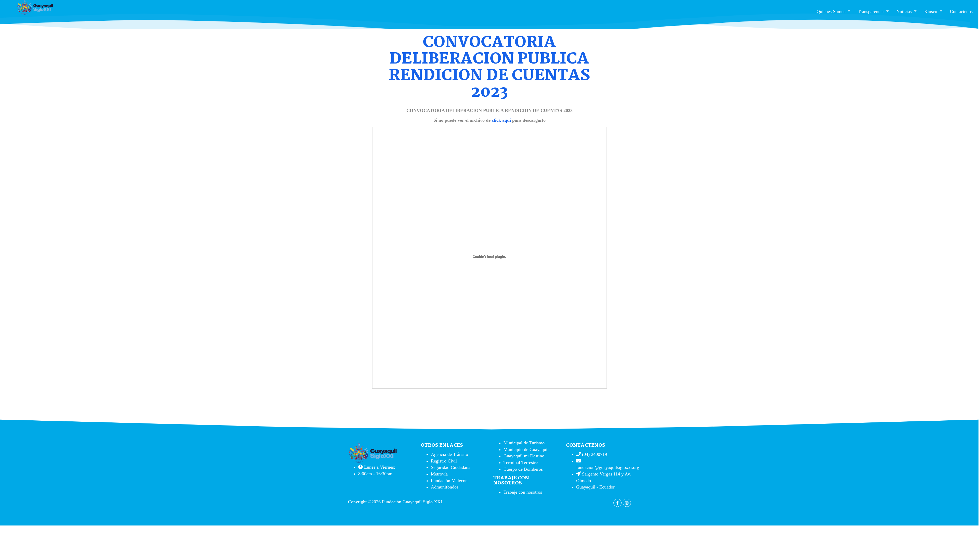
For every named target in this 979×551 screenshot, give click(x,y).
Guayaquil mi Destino (524, 455)
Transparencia (871, 11)
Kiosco (931, 11)
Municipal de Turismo (524, 442)
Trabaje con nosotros (523, 492)
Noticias (904, 11)
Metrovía (439, 474)
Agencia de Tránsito (449, 454)
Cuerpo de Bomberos (523, 469)
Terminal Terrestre (521, 462)
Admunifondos (444, 487)
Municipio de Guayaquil (526, 449)
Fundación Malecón (449, 480)
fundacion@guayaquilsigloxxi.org (607, 467)
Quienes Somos (832, 11)
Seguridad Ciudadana (450, 467)
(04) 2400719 (594, 454)
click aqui (501, 120)
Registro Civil (444, 461)
